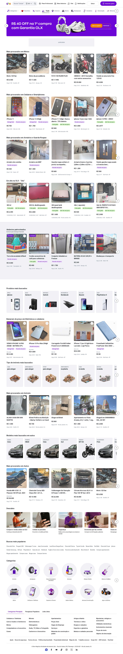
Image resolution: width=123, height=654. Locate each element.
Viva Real (110, 640)
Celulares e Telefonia (13, 618)
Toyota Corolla (80, 546)
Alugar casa (32, 553)
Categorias (13, 11)
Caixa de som (36, 550)
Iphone (113, 546)
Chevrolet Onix (10, 546)
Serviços (54, 628)
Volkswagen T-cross (30, 546)
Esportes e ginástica (81, 628)
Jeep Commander (43, 546)
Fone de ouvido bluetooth (72, 550)
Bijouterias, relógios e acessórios (103, 620)
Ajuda (11, 640)
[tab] (15, 612)
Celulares (89, 11)
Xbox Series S (85, 550)
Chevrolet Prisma (70, 546)
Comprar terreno (42, 553)
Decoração (101, 11)
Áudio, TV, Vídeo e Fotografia (38, 628)
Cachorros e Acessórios (37, 631)
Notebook (44, 550)
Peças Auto (55, 622)
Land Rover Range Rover (56, 546)
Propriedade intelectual (61, 640)
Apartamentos (56, 618)
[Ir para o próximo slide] (117, 71)
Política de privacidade (45, 640)
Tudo (47, 11)
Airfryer (20, 550)
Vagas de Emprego (57, 625)
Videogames (33, 625)
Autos (67, 11)
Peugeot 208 (20, 546)
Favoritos (27, 11)
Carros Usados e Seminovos (16, 622)
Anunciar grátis (109, 3)
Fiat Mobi (96, 546)
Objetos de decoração (103, 633)
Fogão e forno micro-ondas (56, 550)
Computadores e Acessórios (16, 628)
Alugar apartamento (12, 553)
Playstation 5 (27, 550)
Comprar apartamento (102, 550)
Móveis (112, 11)
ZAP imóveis (102, 640)
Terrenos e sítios (79, 622)
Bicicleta (92, 550)
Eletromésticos (34, 622)
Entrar (93, 3)
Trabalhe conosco (83, 640)
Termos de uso (32, 640)
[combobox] (24, 3)
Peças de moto (101, 630)
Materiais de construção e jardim (60, 632)
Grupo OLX (94, 640)
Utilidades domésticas (103, 624)
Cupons (37, 11)
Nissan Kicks (89, 546)
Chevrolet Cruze (105, 546)
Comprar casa (24, 553)
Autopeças (77, 11)
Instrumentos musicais (104, 627)
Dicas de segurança (21, 640)
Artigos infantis (79, 618)
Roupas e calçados (80, 625)
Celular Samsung (11, 550)
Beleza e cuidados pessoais (83, 631)
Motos (8, 625)
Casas (8, 631)
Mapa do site (73, 640)
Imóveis (57, 11)
